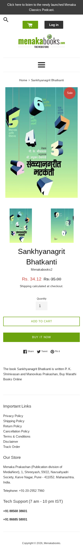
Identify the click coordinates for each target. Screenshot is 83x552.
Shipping (25, 286)
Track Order (11, 446)
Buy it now (41, 337)
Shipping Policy (13, 421)
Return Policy (12, 426)
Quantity (41, 298)
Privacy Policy (13, 416)
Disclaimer (10, 441)
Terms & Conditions (16, 436)
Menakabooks (52, 543)
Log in (54, 25)
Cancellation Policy (16, 431)
